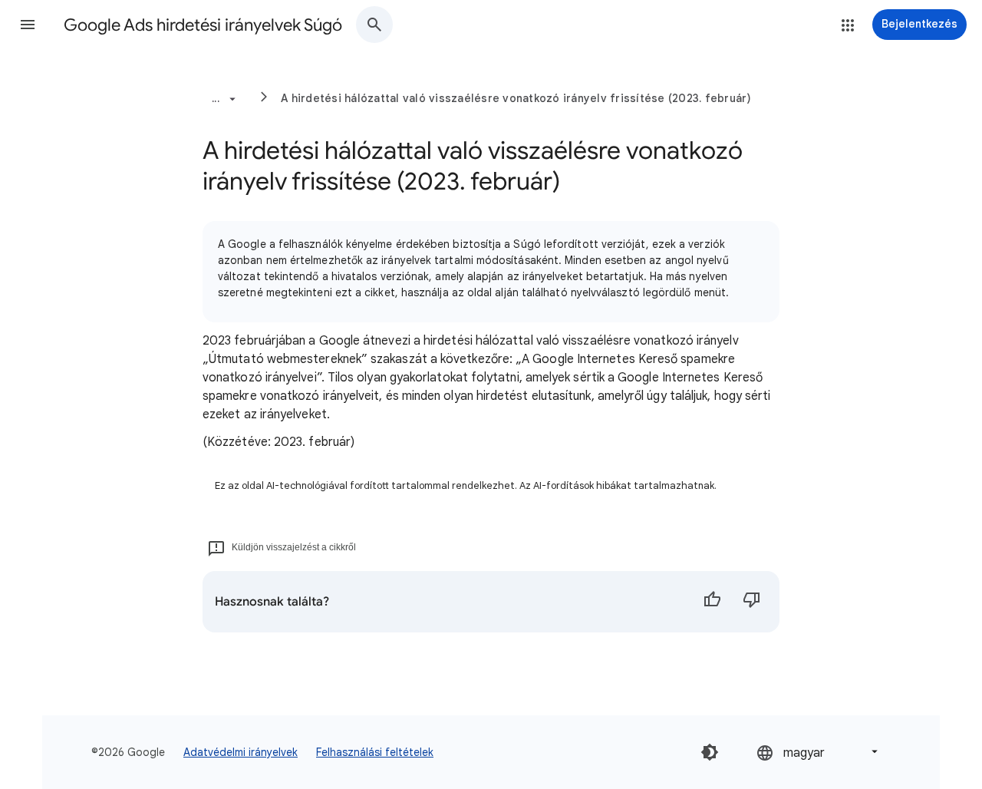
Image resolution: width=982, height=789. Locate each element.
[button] (27, 24)
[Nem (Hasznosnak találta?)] (751, 601)
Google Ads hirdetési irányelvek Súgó (203, 25)
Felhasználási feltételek (374, 752)
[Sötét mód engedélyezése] (709, 752)
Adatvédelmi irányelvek (240, 752)
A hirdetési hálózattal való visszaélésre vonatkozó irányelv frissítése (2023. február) (516, 98)
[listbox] (818, 752)
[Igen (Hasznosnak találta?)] (712, 601)
